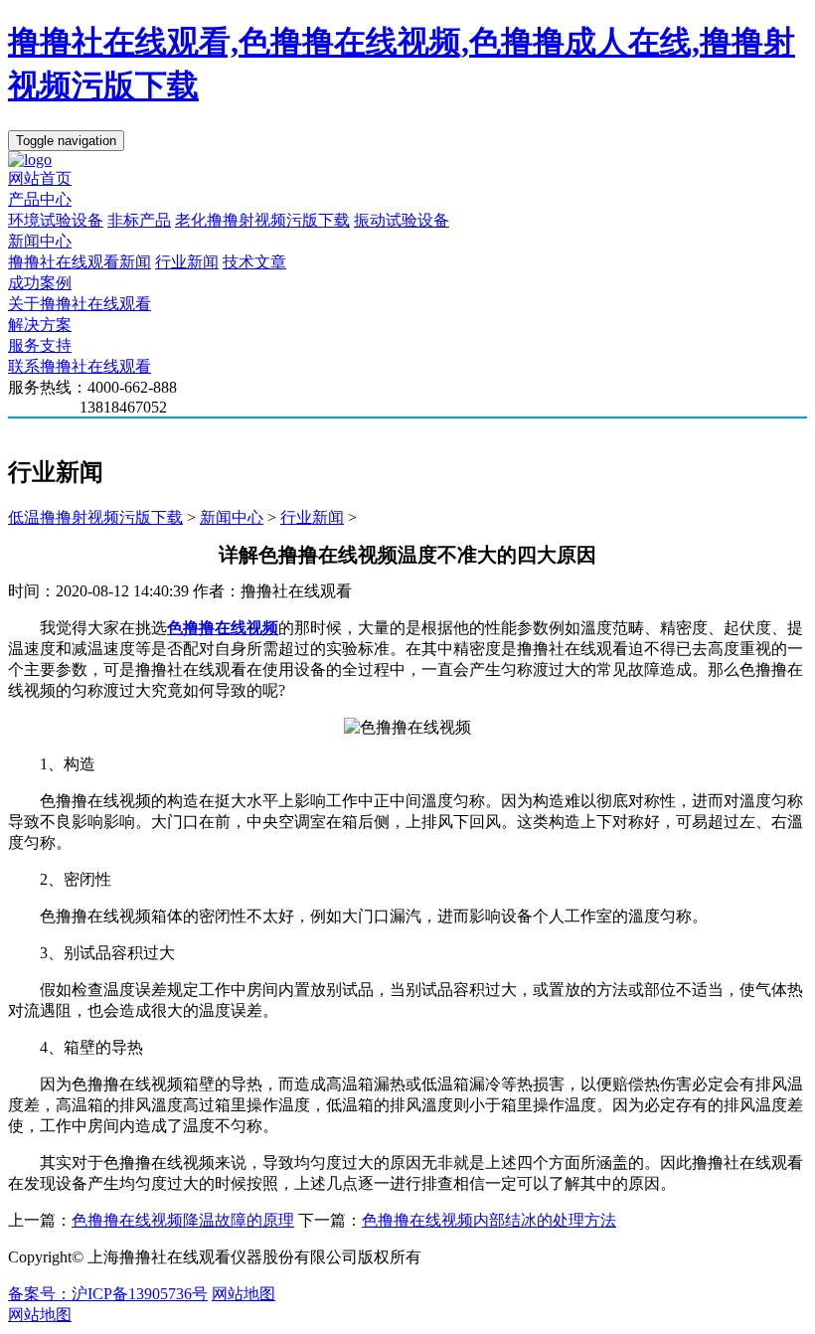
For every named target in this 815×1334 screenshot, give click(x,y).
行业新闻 (187, 261)
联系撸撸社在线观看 (79, 366)
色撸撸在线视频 (222, 627)
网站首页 (40, 178)
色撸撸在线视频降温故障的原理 (183, 1220)
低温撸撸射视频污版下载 (95, 517)
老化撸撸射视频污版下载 (262, 220)
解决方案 (40, 324)
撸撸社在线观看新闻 (79, 261)
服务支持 (40, 345)
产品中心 (40, 199)
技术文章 (254, 261)
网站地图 (243, 1293)
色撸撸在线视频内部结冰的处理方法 (489, 1220)
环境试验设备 (55, 220)
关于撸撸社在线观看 (79, 303)
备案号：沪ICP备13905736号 (108, 1293)
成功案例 (40, 282)
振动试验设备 (401, 220)
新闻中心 (40, 241)
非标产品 (139, 220)
